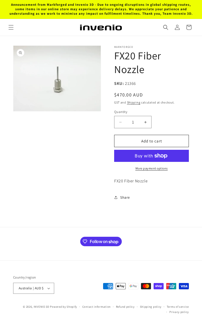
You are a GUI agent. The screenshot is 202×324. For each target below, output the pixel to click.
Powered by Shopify (63, 306)
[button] (11, 27)
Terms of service (178, 306)
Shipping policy (151, 306)
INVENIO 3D (41, 306)
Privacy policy (179, 312)
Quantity (120, 112)
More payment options (151, 168)
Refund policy (125, 306)
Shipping (133, 102)
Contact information (96, 306)
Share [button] (125, 197)
